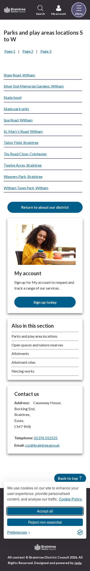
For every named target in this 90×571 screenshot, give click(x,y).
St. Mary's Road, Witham (23, 131)
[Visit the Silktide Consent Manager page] (80, 532)
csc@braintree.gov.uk (42, 445)
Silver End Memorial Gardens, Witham (34, 86)
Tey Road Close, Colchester (25, 154)
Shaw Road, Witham (19, 75)
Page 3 (45, 51)
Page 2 (27, 51)
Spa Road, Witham (18, 120)
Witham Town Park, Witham (26, 188)
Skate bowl (12, 97)
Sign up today (45, 302)
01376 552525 (45, 438)
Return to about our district (45, 207)
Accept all (45, 511)
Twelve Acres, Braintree (23, 165)
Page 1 (9, 51)
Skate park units (16, 109)
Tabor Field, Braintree (21, 142)
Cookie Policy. (70, 499)
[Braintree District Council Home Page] (14, 10)
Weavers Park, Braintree (23, 176)
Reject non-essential (45, 522)
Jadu (77, 563)
